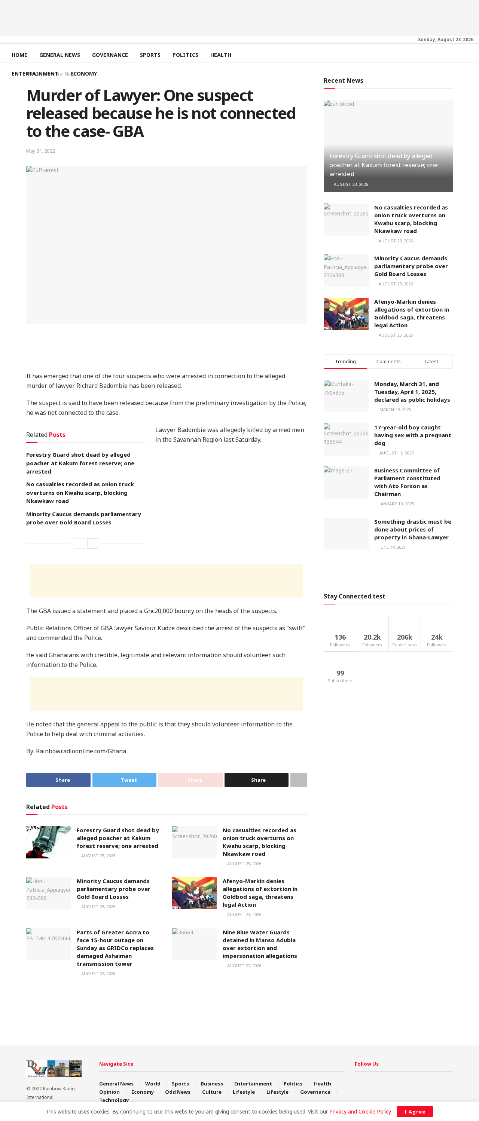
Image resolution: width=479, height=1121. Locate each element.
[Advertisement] (239, 17)
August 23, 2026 (97, 855)
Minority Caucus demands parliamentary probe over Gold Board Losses (113, 888)
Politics (185, 54)
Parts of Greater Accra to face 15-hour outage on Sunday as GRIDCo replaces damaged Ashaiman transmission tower (115, 947)
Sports (150, 54)
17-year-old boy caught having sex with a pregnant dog (412, 435)
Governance (110, 54)
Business (212, 1083)
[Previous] (79, 543)
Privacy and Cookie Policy (360, 1111)
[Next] (92, 543)
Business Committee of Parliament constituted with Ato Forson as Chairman (407, 481)
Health (220, 54)
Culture (212, 1091)
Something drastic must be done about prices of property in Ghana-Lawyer (412, 529)
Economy (83, 73)
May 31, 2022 (40, 150)
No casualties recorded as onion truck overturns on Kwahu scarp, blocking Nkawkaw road (80, 492)
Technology (114, 1100)
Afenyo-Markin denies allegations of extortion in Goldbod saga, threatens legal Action (260, 892)
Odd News (177, 1091)
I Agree (415, 1111)
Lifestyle (244, 1091)
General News (59, 54)
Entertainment (35, 73)
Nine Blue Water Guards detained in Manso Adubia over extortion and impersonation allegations (260, 943)
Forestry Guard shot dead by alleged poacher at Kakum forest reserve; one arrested (80, 463)
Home (19, 54)
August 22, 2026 (97, 973)
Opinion (109, 1091)
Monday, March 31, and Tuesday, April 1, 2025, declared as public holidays (412, 391)
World (153, 1083)
